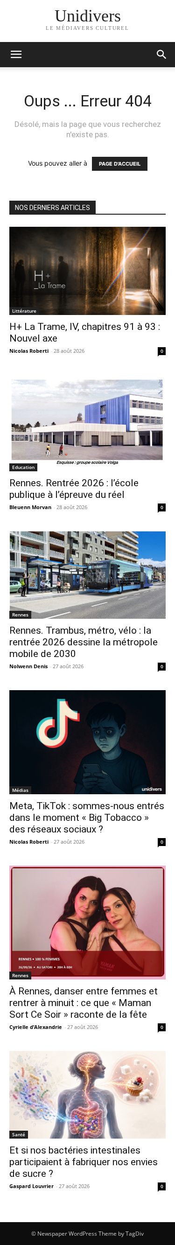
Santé (18, 1134)
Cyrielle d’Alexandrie (35, 1026)
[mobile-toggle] (16, 54)
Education (23, 467)
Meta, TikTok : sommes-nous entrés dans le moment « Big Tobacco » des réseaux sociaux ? (86, 817)
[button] (162, 54)
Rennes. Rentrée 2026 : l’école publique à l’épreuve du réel (74, 488)
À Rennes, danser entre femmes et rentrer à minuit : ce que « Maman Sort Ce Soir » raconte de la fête (83, 1003)
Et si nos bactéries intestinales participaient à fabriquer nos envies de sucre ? (83, 1162)
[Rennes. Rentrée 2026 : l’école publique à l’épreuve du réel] (87, 423)
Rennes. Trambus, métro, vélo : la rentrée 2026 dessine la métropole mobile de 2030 (83, 642)
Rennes (20, 614)
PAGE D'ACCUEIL (119, 164)
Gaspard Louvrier (31, 1185)
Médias (20, 790)
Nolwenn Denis (28, 666)
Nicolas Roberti (29, 350)
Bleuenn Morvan (30, 507)
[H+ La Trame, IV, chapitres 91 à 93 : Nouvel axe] (87, 271)
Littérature (24, 311)
